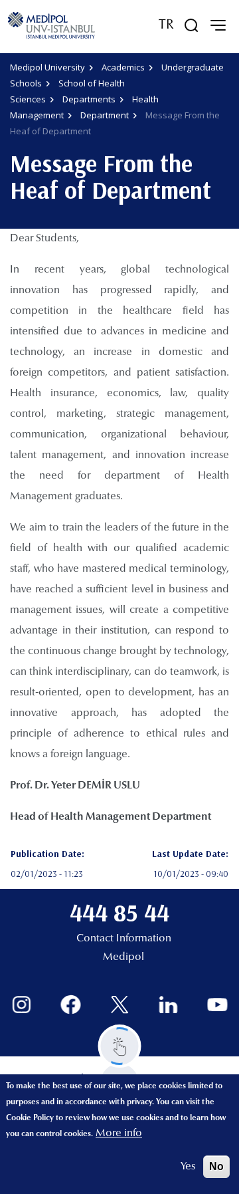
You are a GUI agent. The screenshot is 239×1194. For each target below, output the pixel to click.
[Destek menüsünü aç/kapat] (119, 1046)
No (216, 1166)
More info (119, 1133)
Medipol (123, 957)
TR (166, 25)
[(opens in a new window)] (21, 1004)
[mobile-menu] (217, 25)
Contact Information (123, 938)
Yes (188, 1166)
